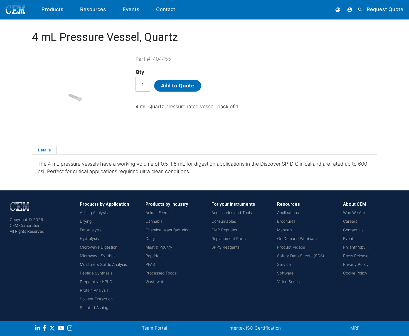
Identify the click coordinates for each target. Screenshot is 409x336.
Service (284, 264)
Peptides (153, 255)
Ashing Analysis (94, 212)
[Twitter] (52, 328)
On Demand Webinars (297, 238)
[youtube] (62, 328)
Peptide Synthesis (96, 273)
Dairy (150, 238)
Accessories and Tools (231, 212)
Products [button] (52, 9)
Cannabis (154, 221)
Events (131, 9)
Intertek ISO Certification (254, 328)
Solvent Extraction (96, 298)
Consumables (223, 221)
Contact (165, 9)
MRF (354, 328)
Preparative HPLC (96, 281)
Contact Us (353, 229)
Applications (288, 212)
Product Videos (291, 247)
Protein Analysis (94, 290)
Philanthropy (354, 247)
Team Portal (154, 328)
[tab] (44, 150)
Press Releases (356, 255)
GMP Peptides (224, 229)
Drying (86, 221)
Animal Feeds (157, 212)
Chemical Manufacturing (167, 229)
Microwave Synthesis (99, 255)
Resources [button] (93, 9)
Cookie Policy (355, 273)
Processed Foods (161, 273)
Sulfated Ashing (94, 307)
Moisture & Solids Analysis (103, 264)
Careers (350, 221)
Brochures (286, 221)
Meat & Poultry (159, 247)
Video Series (288, 281)
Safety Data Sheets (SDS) (300, 255)
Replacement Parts (228, 238)
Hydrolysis (89, 238)
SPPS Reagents (225, 247)
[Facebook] (46, 328)
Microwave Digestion (98, 247)
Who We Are (354, 212)
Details (44, 150)
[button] (333, 9)
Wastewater (156, 281)
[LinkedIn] (38, 328)
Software (285, 273)
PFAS (150, 264)
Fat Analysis (91, 229)
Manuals (284, 229)
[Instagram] (70, 328)
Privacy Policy (356, 264)
